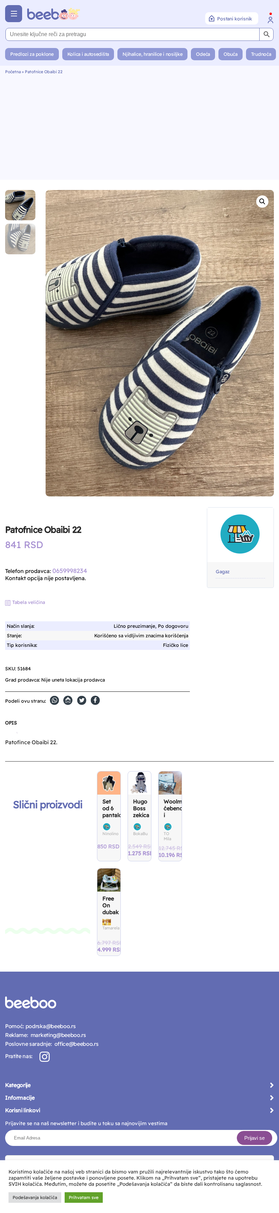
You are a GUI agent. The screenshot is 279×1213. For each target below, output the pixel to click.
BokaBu (140, 833)
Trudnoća (261, 54)
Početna (13, 71)
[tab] (11, 725)
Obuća (230, 54)
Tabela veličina (28, 602)
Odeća (203, 54)
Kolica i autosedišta (88, 54)
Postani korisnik (234, 19)
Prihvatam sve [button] (84, 1197)
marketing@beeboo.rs (57, 1035)
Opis (11, 723)
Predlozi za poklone (32, 54)
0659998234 (69, 571)
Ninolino (110, 833)
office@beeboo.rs (75, 1043)
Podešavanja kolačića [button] (35, 1197)
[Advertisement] (139, 125)
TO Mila (167, 836)
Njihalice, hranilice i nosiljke (152, 54)
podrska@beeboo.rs (50, 1026)
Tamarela (110, 927)
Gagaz (223, 572)
